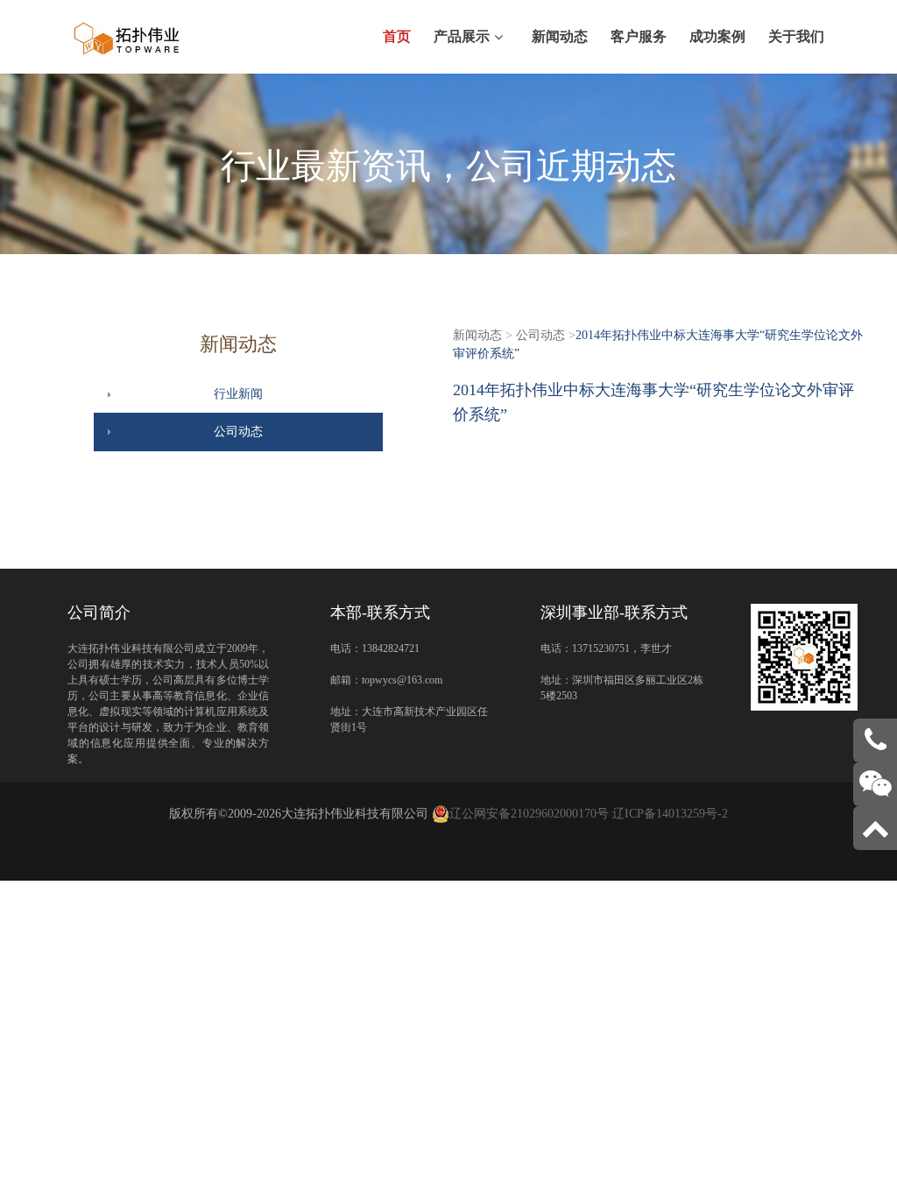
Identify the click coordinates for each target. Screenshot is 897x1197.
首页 (397, 36)
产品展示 (462, 36)
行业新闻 (238, 393)
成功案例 (717, 36)
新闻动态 (560, 36)
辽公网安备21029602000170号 (529, 813)
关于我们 (796, 36)
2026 (269, 813)
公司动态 (238, 431)
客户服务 (639, 36)
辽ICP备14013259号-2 (670, 813)
